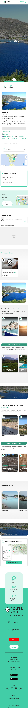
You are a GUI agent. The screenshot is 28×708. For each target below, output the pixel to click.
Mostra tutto (22, 309)
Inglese (13, 138)
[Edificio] (10, 425)
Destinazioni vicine (7, 182)
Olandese (18, 138)
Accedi (14, 647)
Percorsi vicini (7, 203)
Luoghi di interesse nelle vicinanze (11, 180)
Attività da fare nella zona (9, 177)
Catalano (21, 136)
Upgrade (14, 640)
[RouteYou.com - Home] (7, 2)
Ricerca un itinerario (15, 630)
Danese (3, 138)
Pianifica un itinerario (15, 621)
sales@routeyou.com (14, 701)
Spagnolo (23, 138)
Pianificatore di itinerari (14, 562)
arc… (15, 272)
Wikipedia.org (7, 128)
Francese (8, 138)
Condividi (4, 87)
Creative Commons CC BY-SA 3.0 (11, 80)
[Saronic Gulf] (10, 500)
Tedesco (4, 140)
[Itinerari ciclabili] (10, 326)
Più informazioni (6, 131)
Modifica (11, 87)
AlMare (4, 79)
